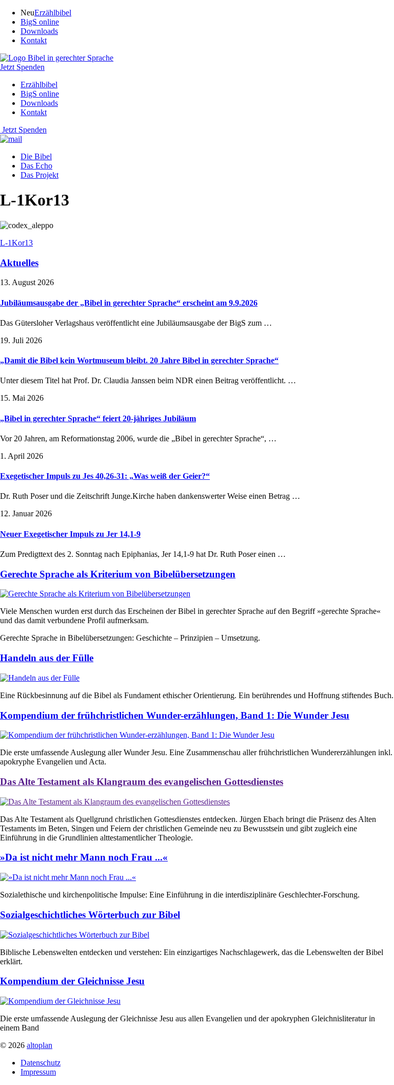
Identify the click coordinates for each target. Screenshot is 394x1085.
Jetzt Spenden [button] (22, 67)
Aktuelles (19, 262)
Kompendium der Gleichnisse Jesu (72, 981)
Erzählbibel (52, 12)
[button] (56, 57)
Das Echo (36, 165)
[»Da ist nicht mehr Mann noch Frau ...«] (68, 877)
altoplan (39, 1045)
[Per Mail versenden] (11, 139)
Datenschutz (41, 1062)
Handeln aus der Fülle (46, 657)
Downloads (39, 31)
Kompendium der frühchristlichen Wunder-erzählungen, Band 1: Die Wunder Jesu (174, 715)
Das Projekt (39, 175)
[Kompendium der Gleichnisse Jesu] (60, 1001)
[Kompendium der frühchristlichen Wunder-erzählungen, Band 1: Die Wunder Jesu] (137, 735)
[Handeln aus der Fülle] (40, 678)
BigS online (40, 21)
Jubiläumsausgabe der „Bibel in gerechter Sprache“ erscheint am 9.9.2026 (129, 302)
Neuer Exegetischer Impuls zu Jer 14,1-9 (70, 534)
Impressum (38, 1072)
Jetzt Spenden (24, 129)
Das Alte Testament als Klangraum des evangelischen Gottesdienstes (141, 781)
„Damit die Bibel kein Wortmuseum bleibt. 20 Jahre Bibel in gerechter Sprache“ (139, 360)
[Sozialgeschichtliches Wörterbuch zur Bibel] (74, 934)
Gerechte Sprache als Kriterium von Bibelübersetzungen (117, 574)
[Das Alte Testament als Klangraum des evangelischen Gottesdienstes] (115, 801)
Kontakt (34, 40)
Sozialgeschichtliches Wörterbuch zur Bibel (90, 914)
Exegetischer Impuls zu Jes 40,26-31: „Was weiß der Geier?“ (105, 476)
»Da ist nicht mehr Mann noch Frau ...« (84, 857)
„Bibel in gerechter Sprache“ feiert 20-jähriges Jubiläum (98, 418)
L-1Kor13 (16, 242)
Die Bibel (36, 156)
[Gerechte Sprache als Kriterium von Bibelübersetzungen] (95, 593)
